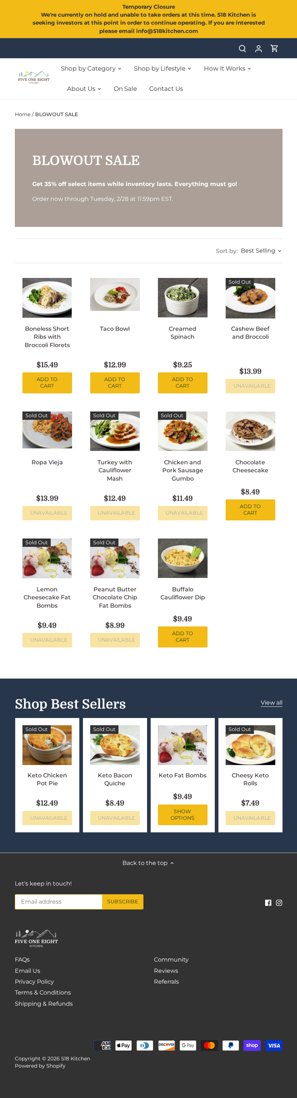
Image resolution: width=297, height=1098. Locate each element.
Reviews (166, 970)
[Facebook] (268, 902)
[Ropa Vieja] (47, 430)
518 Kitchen (75, 1058)
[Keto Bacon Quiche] (115, 745)
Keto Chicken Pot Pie (47, 779)
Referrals (166, 981)
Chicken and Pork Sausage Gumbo (182, 470)
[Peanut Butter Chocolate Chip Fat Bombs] (115, 558)
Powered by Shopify (40, 1066)
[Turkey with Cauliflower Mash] (115, 431)
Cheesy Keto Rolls (250, 779)
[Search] (243, 48)
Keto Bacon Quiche (115, 779)
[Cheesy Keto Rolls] (250, 745)
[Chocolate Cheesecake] (250, 431)
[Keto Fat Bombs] (183, 745)
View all (272, 702)
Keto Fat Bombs (182, 775)
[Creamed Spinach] (183, 297)
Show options (182, 814)
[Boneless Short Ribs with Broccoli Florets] (47, 298)
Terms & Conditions (43, 992)
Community (171, 959)
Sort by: (227, 251)
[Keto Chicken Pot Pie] (47, 745)
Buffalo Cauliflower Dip (182, 593)
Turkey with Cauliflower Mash (114, 470)
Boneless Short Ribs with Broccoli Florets (47, 337)
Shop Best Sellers (70, 704)
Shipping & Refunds (44, 1003)
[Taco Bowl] (115, 294)
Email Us (27, 970)
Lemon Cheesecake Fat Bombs (47, 597)
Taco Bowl (115, 328)
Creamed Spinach (182, 332)
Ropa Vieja (47, 462)
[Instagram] (279, 902)
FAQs (22, 959)
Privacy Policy (34, 981)
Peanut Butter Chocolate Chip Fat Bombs (115, 597)
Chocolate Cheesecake (250, 466)
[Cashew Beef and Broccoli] (250, 298)
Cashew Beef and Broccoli (250, 332)
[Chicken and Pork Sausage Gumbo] (183, 431)
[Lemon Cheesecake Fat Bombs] (47, 558)
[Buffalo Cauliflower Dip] (183, 558)
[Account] (259, 48)
